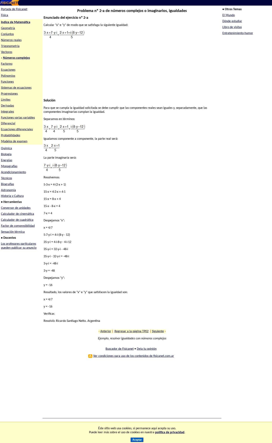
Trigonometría (10, 46)
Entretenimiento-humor (237, 33)
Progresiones (9, 93)
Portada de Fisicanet (14, 9)
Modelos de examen (14, 141)
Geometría (8, 28)
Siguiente (158, 331)
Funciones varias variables (18, 117)
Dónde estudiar (232, 21)
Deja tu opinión (147, 349)
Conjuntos (7, 34)
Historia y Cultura (12, 196)
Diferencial (8, 123)
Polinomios (8, 76)
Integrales (7, 111)
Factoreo (6, 64)
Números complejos (16, 58)
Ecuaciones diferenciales (17, 129)
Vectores (6, 52)
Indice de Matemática (15, 22)
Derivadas (7, 105)
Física (4, 15)
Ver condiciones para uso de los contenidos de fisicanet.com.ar (133, 356)
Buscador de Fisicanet (120, 349)
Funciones (7, 81)
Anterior (105, 331)
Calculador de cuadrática (17, 220)
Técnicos (6, 178)
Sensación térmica (13, 232)
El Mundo (228, 15)
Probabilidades (10, 135)
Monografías (9, 166)
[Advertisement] (130, 71)
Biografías (7, 184)
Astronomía (8, 190)
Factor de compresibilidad (18, 226)
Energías (6, 160)
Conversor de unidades (15, 208)
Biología (6, 154)
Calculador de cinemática (17, 214)
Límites (5, 99)
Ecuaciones (8, 70)
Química (6, 148)
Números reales (11, 40)
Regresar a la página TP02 (131, 331)
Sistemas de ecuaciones (16, 87)
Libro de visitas (232, 27)
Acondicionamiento (13, 172)
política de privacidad (169, 432)
